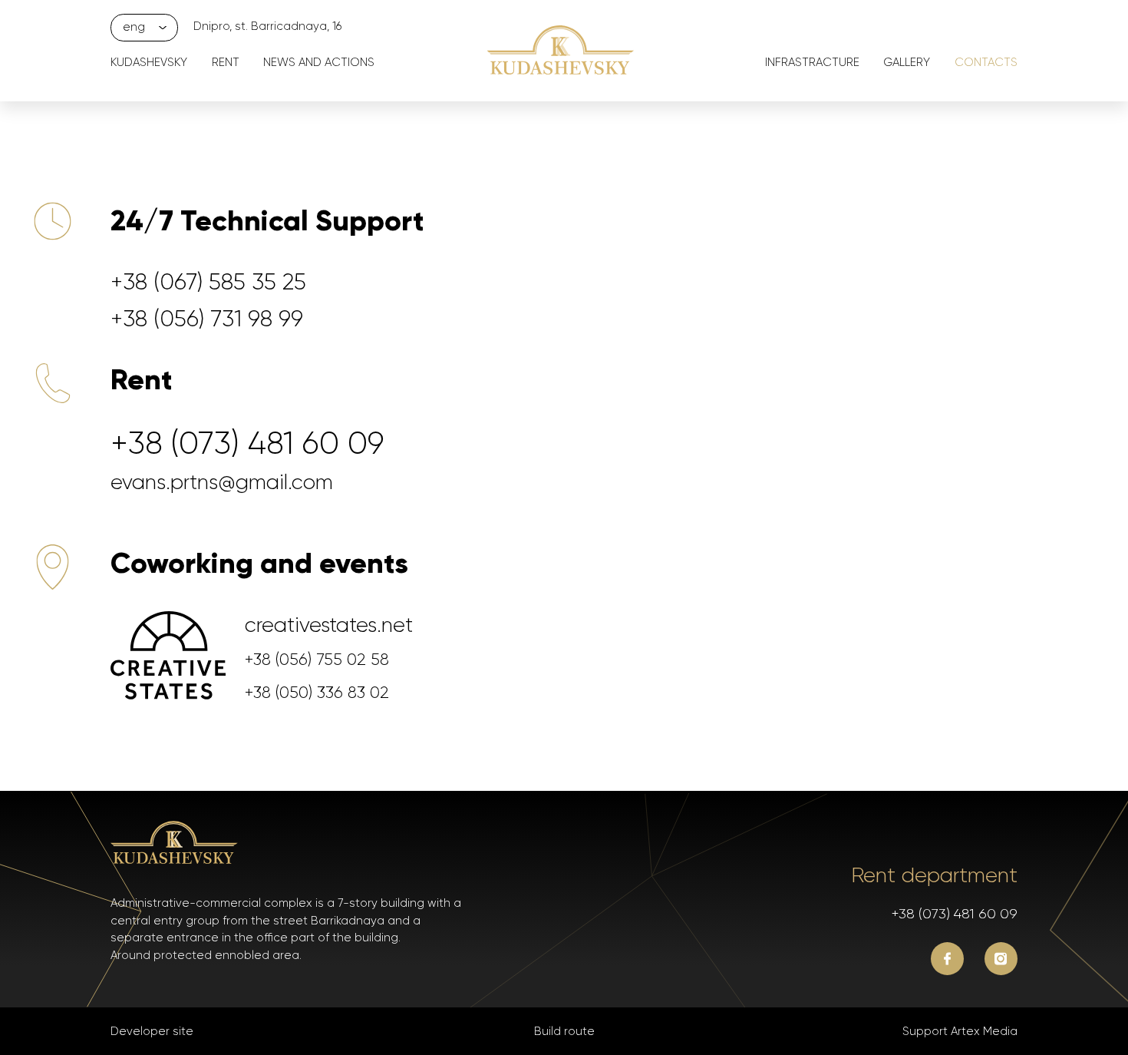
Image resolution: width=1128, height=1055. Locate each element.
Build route (564, 1031)
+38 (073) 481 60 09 (247, 443)
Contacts (986, 62)
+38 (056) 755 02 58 (317, 659)
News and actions (318, 62)
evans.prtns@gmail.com (221, 482)
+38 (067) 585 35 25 (208, 282)
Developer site (151, 1031)
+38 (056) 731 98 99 (206, 319)
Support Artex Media (960, 1031)
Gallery (906, 62)
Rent (225, 62)
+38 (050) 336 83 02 (317, 692)
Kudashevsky (148, 62)
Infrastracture (812, 62)
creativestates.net (329, 625)
